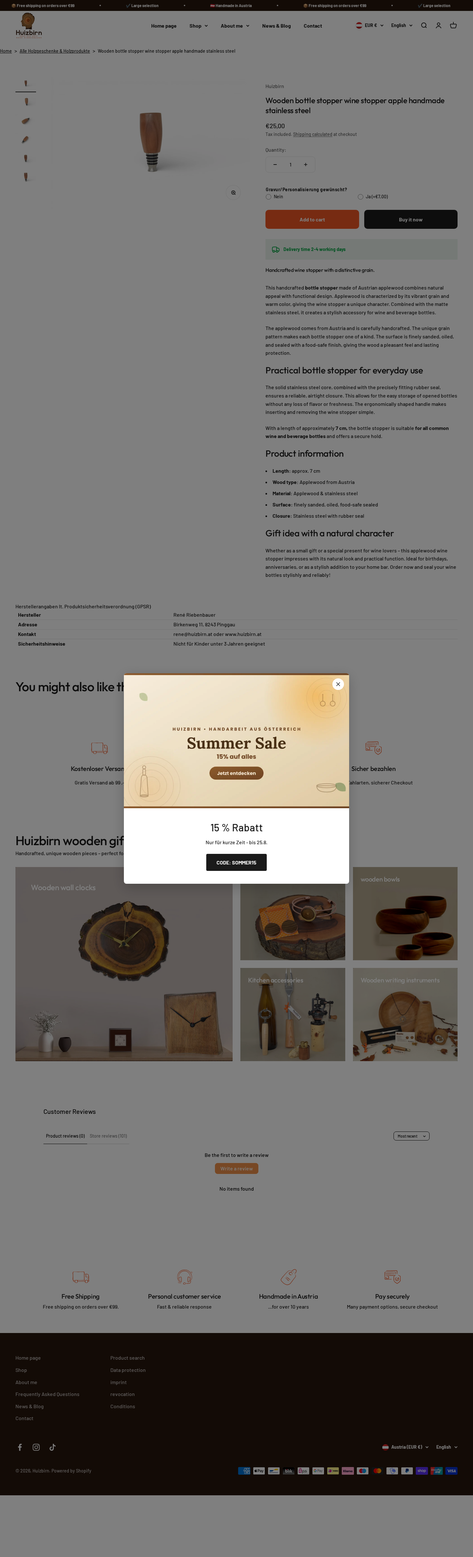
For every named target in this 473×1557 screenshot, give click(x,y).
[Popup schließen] (338, 684)
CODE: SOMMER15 (236, 862)
